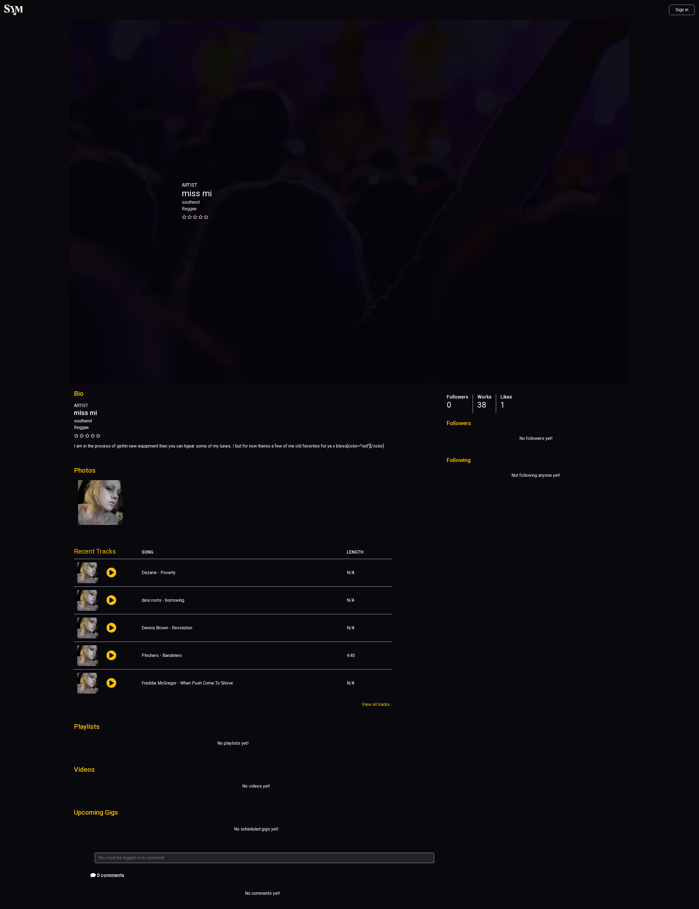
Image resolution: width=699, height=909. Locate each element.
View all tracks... (377, 704)
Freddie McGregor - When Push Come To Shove (187, 683)
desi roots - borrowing (163, 600)
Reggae (189, 208)
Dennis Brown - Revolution (167, 627)
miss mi (197, 193)
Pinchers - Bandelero (162, 655)
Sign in (682, 9)
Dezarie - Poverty (159, 572)
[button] (111, 573)
